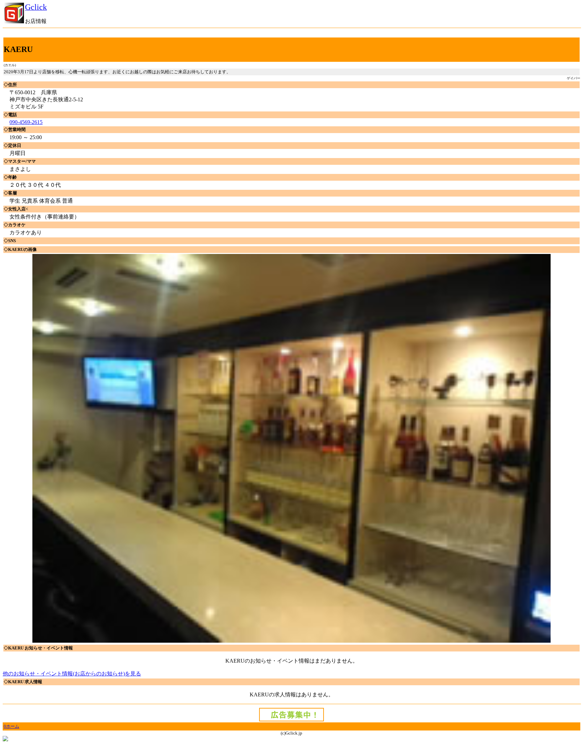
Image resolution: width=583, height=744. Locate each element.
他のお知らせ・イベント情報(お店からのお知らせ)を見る (72, 673)
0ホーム (11, 726)
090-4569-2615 (26, 122)
